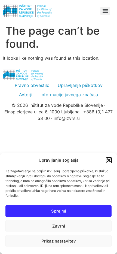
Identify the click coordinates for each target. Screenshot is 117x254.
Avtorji (25, 94)
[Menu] (105, 11)
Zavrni (58, 226)
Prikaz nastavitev (58, 241)
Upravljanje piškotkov (80, 85)
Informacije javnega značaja (69, 94)
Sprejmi (58, 211)
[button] (109, 160)
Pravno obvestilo (32, 85)
